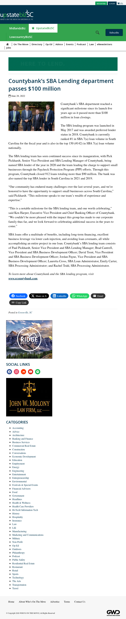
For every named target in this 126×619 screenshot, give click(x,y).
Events (70, 44)
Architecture (18, 435)
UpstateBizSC (45, 28)
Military (16, 538)
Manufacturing (19, 531)
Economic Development (24, 456)
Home (11, 601)
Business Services (21, 442)
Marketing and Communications (27, 534)
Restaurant (17, 566)
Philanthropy (18, 552)
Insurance (17, 520)
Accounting (18, 427)
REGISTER (101, 3)
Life (14, 527)
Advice (59, 44)
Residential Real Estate (23, 563)
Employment (18, 463)
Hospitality (17, 517)
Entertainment (19, 474)
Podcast (81, 44)
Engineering (18, 470)
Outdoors (16, 549)
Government (18, 495)
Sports (15, 574)
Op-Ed (48, 44)
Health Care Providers (23, 506)
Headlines (17, 499)
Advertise (54, 601)
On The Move (21, 44)
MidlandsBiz (17, 28)
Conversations (19, 452)
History (16, 513)
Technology (18, 577)
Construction (18, 449)
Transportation (19, 584)
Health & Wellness (21, 502)
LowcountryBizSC (21, 37)
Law (91, 44)
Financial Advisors (21, 488)
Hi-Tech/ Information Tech (25, 509)
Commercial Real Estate (24, 445)
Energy (15, 467)
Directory (37, 44)
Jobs (8, 47)
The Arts (16, 581)
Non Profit (17, 541)
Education (17, 460)
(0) (121, 3)
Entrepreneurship (20, 477)
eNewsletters (104, 44)
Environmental (19, 481)
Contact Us (79, 601)
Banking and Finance (22, 438)
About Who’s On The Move (32, 601)
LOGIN (112, 3)
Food (14, 492)
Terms (67, 601)
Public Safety (18, 559)
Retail (15, 570)
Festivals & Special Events (25, 484)
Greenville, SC (25, 312)
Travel (15, 588)
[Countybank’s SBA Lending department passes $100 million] (32, 117)
